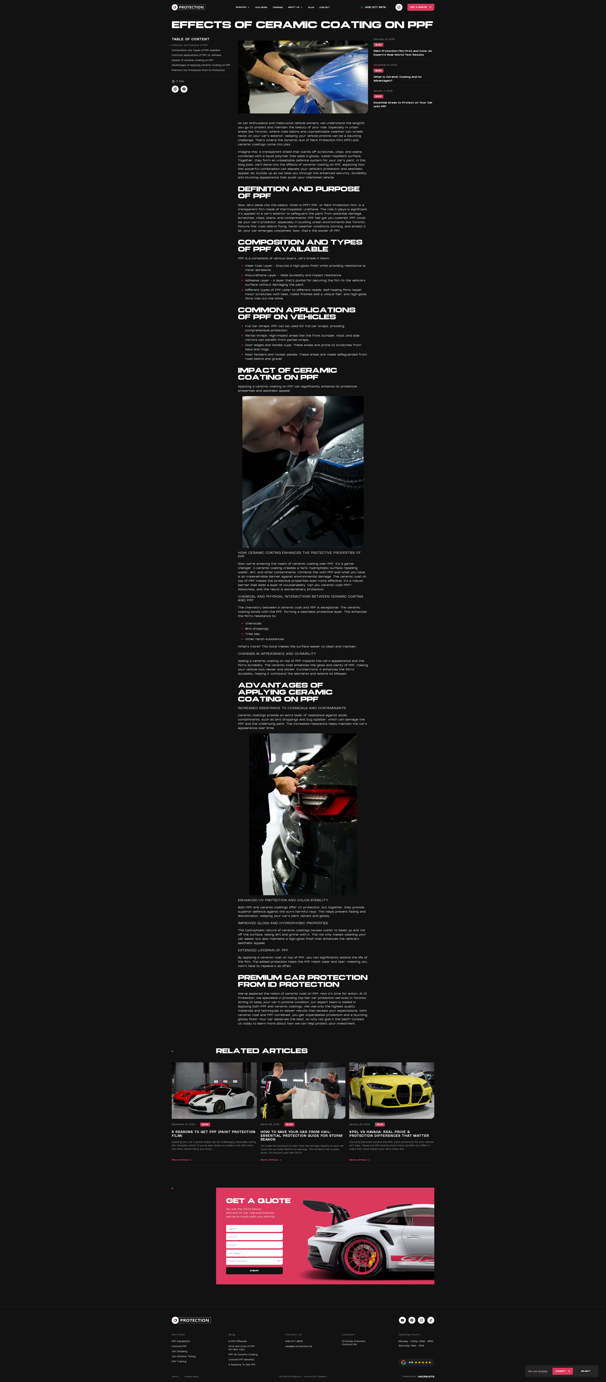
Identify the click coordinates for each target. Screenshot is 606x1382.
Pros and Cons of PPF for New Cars (242, 1348)
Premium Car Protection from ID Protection (198, 70)
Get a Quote (418, 7)
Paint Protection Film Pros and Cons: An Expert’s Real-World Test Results (403, 52)
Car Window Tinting (184, 1356)
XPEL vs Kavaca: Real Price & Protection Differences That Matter (389, 1134)
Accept (560, 1371)
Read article (180, 1160)
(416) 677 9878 (375, 7)
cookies (542, 1371)
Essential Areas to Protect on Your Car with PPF (403, 104)
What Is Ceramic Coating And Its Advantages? (398, 78)
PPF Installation (181, 1341)
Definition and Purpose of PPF (190, 45)
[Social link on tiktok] (430, 1320)
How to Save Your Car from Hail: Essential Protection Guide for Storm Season (302, 1136)
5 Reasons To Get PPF (242, 1364)
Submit (254, 1271)
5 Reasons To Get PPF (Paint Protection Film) (213, 1134)
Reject (585, 1371)
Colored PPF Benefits (241, 1359)
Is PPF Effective (238, 1341)
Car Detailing (179, 1351)
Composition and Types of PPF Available (196, 50)
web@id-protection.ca (298, 1346)
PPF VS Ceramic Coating (243, 1354)
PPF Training (179, 1361)
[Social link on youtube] (402, 1320)
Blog (378, 45)
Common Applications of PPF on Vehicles (196, 55)
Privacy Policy (192, 1376)
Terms (175, 1376)
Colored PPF (179, 1346)
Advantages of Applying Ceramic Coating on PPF (201, 65)
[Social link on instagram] (398, 7)
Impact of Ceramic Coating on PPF (192, 60)
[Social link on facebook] (411, 1320)
